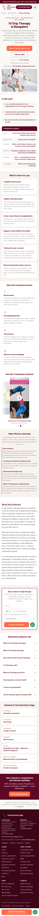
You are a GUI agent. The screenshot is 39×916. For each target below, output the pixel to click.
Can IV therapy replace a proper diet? (19, 695)
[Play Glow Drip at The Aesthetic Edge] (19, 398)
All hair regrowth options (10, 895)
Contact (27, 906)
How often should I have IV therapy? (19, 658)
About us (5, 853)
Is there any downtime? (19, 687)
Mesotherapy (6, 892)
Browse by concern (8, 859)
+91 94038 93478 (24, 7)
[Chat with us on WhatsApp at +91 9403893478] (32, 624)
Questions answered (8, 865)
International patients (8, 870)
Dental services (25, 883)
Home (4, 13)
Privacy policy (6, 906)
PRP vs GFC (6, 889)
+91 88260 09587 (26, 828)
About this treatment (11, 504)
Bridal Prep (5, 867)
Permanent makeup (26, 873)
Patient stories (6, 861)
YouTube (12, 843)
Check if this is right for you (19, 48)
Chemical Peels (25, 853)
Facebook (20, 843)
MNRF (22, 859)
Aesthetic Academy (26, 892)
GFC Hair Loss (6, 886)
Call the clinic (19, 54)
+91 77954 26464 (7, 834)
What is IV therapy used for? (19, 673)
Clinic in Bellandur (26, 889)
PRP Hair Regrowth (8, 883)
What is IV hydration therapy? (19, 643)
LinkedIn (27, 843)
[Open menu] (35, 7)
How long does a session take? (19, 680)
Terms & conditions (18, 906)
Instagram (5, 843)
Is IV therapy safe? (19, 665)
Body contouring (25, 870)
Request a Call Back (16, 625)
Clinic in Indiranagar (26, 886)
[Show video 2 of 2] (20, 426)
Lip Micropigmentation (27, 856)
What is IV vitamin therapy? (19, 650)
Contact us (5, 873)
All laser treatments (26, 865)
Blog (3, 876)
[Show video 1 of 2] (18, 426)
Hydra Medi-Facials (26, 850)
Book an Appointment (19, 794)
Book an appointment (9, 856)
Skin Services (12, 13)
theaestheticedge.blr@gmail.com (12, 836)
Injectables (23, 867)
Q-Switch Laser (25, 861)
